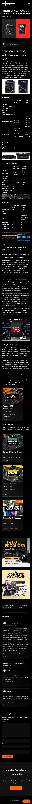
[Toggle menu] (29, 3)
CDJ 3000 (13, 71)
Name (3, 738)
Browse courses (16, 788)
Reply (4, 656)
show (15, 44)
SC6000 (15, 73)
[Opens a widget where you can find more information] (26, 801)
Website (4, 749)
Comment (4, 721)
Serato (16, 130)
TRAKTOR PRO (18, 136)
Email (3, 743)
